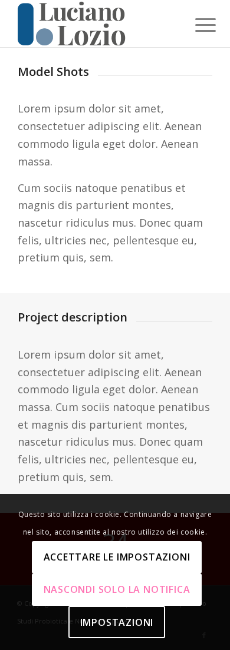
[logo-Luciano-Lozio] (95, 23)
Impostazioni (117, 622)
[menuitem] (196, 24)
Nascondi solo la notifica (117, 589)
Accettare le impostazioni (117, 556)
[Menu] (196, 24)
